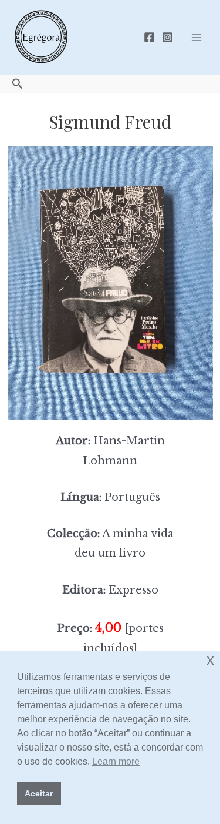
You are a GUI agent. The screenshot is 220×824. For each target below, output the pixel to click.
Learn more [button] (116, 761)
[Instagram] (167, 37)
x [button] (210, 659)
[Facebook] (149, 37)
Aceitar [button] (39, 793)
